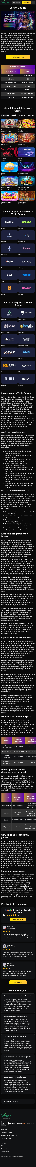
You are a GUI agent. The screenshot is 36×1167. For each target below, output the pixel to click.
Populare (4, 115)
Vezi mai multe (18, 982)
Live (12, 115)
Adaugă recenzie (18, 919)
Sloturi (29, 115)
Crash (21, 115)
